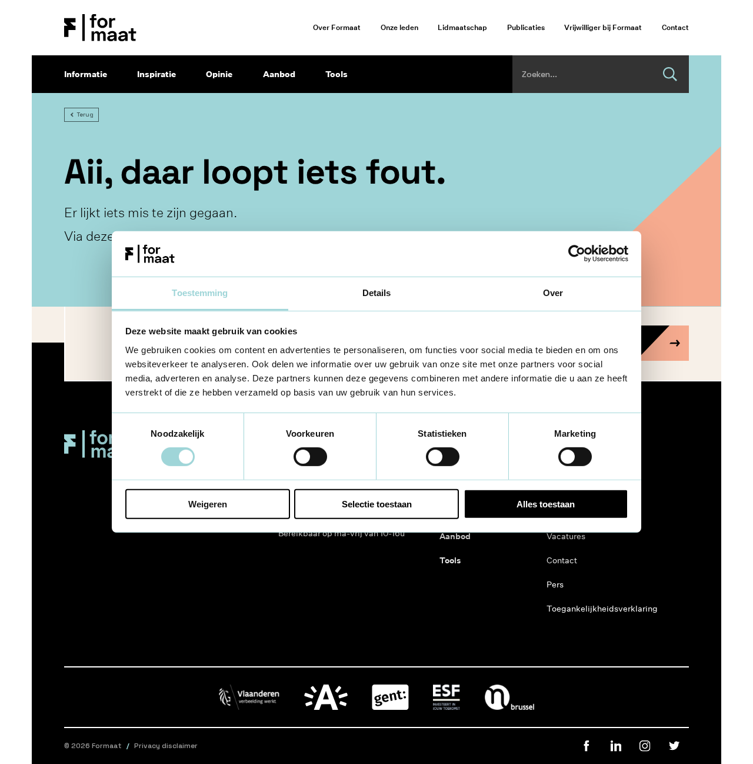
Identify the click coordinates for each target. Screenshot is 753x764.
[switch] (310, 456)
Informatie (85, 74)
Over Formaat (337, 27)
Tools (336, 74)
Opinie (219, 74)
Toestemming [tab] (200, 293)
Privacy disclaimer (166, 745)
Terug (85, 114)
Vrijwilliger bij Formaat (603, 27)
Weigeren (207, 504)
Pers (555, 584)
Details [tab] (376, 293)
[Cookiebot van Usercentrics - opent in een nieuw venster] (576, 254)
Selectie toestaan (377, 504)
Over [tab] (553, 293)
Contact (675, 27)
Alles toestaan (546, 504)
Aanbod (279, 74)
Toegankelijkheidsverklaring (591, 608)
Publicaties (526, 27)
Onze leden (399, 27)
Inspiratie (156, 74)
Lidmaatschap (462, 27)
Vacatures (566, 536)
